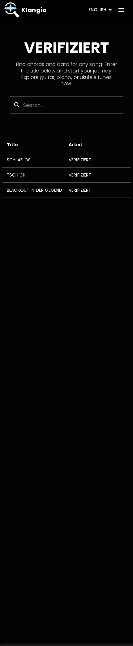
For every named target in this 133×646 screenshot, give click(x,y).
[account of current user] (121, 9)
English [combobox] (97, 10)
